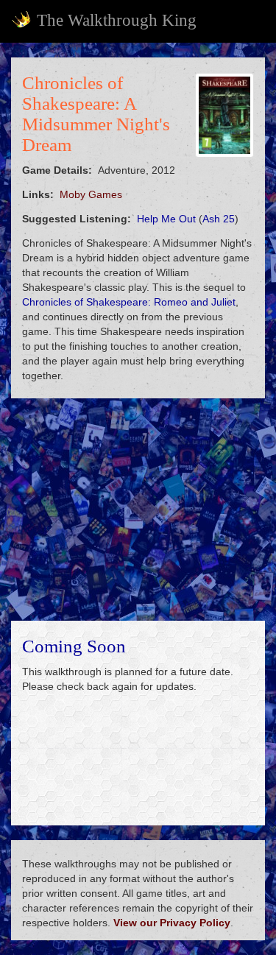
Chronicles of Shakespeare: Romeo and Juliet (129, 302)
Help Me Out (166, 219)
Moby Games (91, 194)
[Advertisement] (138, 509)
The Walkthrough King (117, 20)
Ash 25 (218, 219)
